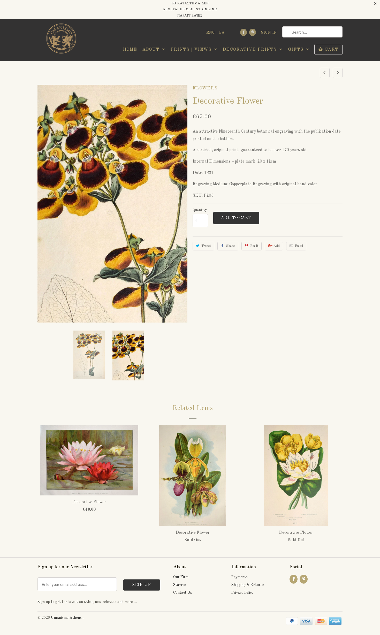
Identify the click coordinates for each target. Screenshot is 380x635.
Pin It (254, 246)
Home (130, 49)
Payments (239, 577)
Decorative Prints (250, 49)
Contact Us (182, 592)
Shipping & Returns (247, 585)
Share (230, 246)
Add (276, 246)
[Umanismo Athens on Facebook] (243, 32)
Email (299, 246)
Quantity (200, 210)
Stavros (179, 585)
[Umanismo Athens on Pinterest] (252, 32)
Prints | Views (191, 49)
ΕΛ (222, 32)
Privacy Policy (242, 592)
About (151, 49)
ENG (210, 32)
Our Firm (180, 577)
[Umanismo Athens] (60, 40)
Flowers (205, 88)
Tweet (206, 246)
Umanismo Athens (67, 617)
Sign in (269, 32)
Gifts (296, 49)
